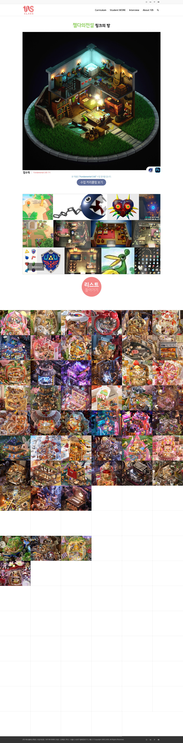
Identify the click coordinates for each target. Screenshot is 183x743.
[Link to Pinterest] (154, 2)
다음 (154, 234)
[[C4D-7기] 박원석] (181, 371)
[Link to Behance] (150, 2)
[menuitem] (100, 10)
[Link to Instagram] (146, 2)
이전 (29, 234)
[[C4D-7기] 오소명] (2, 371)
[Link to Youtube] (158, 2)
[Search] (157, 10)
